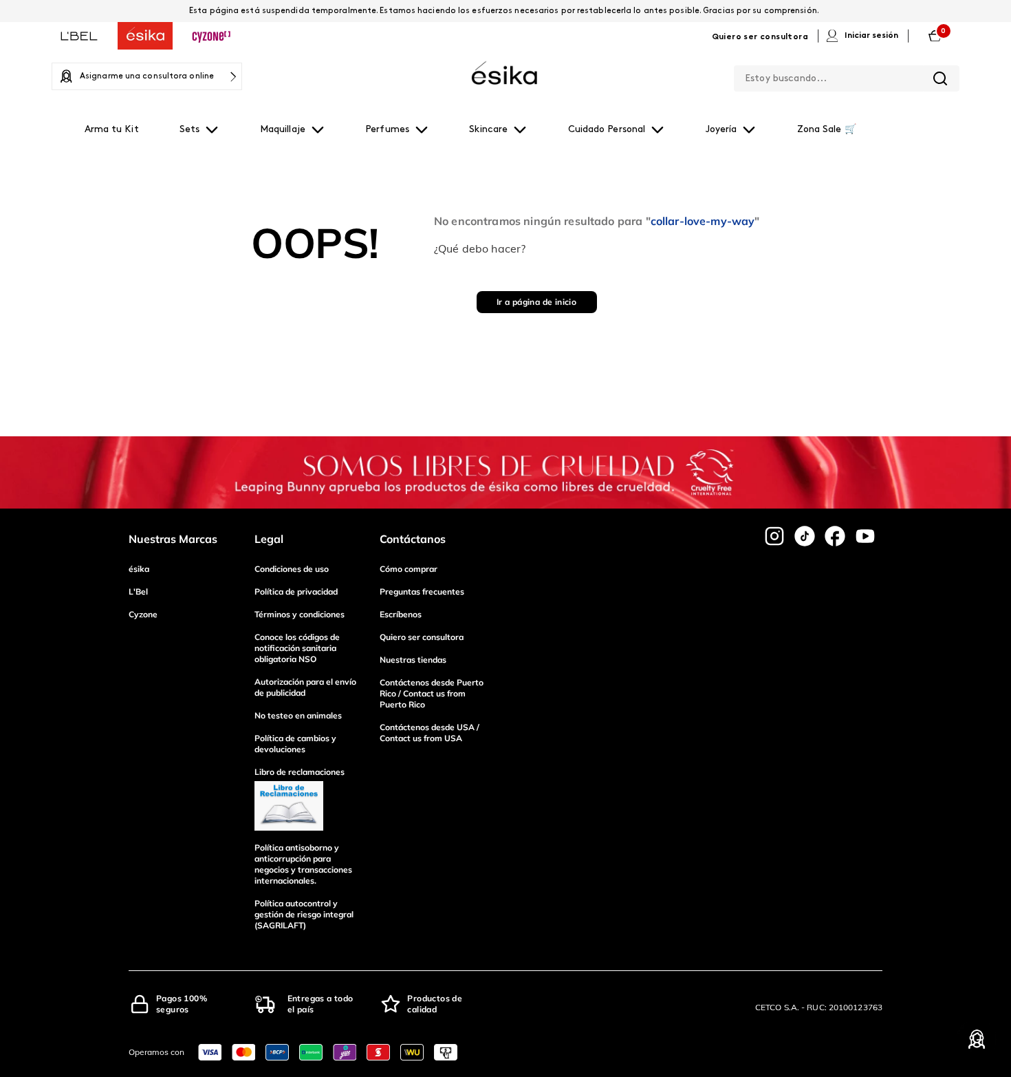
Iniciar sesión (871, 36)
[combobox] (846, 76)
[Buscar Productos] (940, 78)
